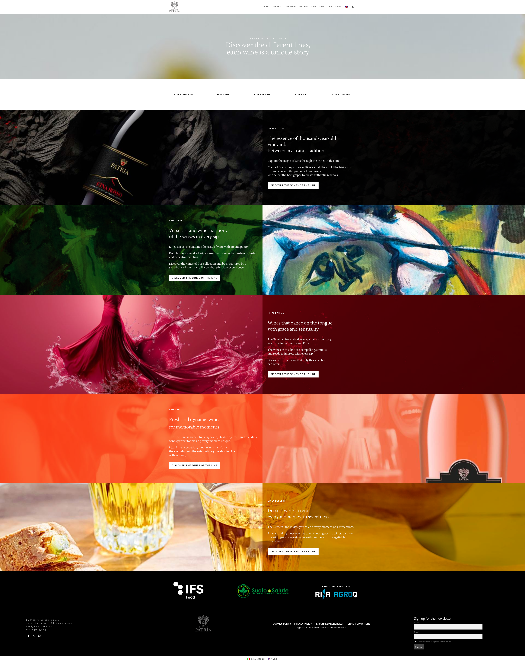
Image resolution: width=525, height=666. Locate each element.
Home (266, 7)
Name (416, 622)
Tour (313, 7)
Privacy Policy (303, 624)
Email (416, 632)
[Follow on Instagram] (39, 635)
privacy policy (445, 642)
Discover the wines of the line (293, 185)
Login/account (334, 7)
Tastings (303, 7)
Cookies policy (282, 624)
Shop (321, 7)
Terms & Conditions (358, 624)
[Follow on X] (34, 635)
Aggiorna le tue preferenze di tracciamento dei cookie (321, 627)
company (276, 7)
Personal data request (329, 624)
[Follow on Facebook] (28, 635)
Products (291, 7)
